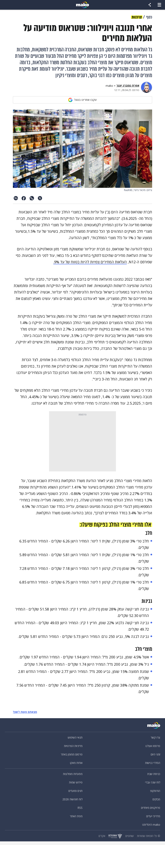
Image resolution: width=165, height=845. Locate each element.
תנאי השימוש (75, 737)
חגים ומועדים (75, 791)
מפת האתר (76, 816)
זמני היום (155, 754)
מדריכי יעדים (153, 816)
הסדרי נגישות (152, 763)
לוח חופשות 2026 (72, 799)
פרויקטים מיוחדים (150, 808)
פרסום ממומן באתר (71, 754)
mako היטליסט (151, 824)
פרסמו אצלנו (152, 746)
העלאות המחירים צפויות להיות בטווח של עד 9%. (90, 261)
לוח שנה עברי (152, 782)
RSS (79, 808)
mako (109, 85)
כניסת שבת (153, 774)
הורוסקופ (155, 791)
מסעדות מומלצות (72, 774)
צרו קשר (155, 737)
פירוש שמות (75, 782)
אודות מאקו (76, 763)
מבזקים (156, 799)
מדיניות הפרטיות (73, 746)
